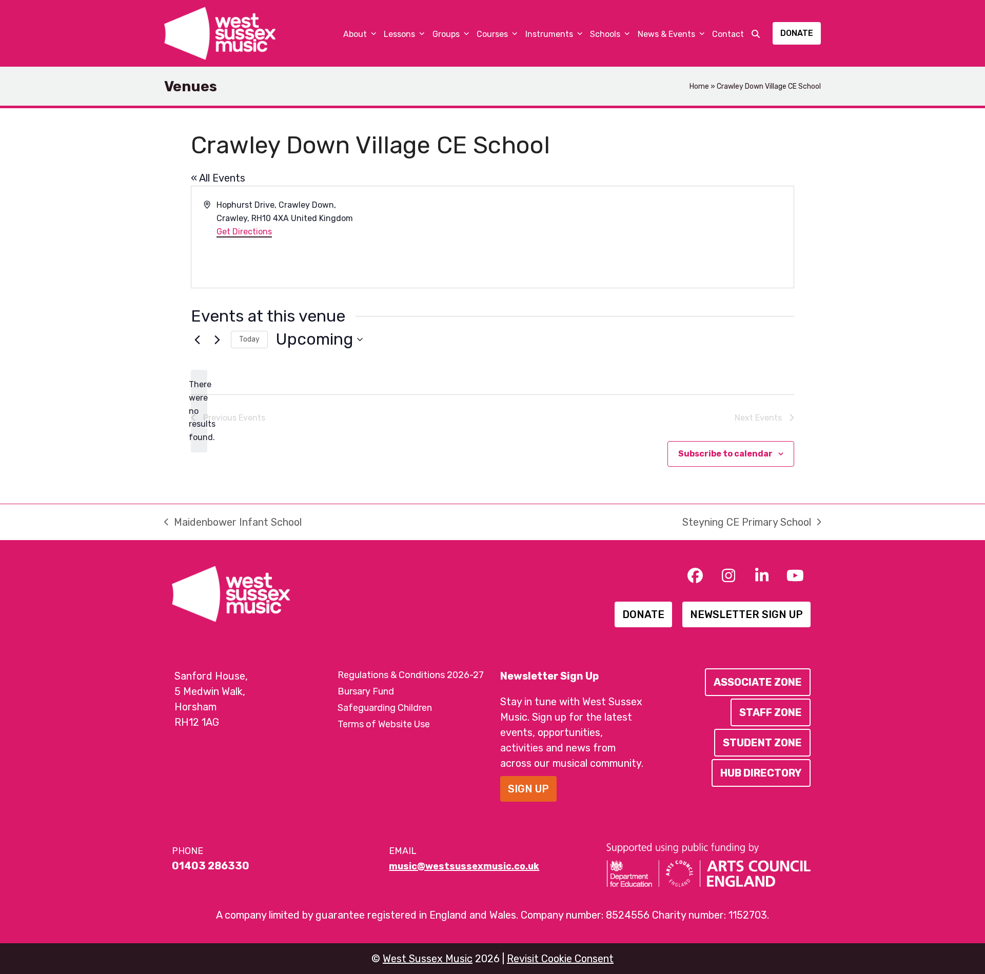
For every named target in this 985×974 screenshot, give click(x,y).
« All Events (218, 178)
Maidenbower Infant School (233, 523)
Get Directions (244, 231)
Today (249, 339)
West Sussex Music (427, 958)
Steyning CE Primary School (746, 523)
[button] (755, 33)
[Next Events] (217, 339)
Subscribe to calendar (725, 454)
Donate (796, 33)
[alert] (199, 411)
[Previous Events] (197, 339)
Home (699, 86)
